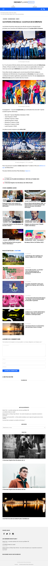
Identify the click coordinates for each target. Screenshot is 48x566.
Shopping (5, 222)
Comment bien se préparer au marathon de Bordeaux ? (13, 420)
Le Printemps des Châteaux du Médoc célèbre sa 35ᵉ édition (34, 256)
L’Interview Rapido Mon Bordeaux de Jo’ (13, 460)
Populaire (35, 6)
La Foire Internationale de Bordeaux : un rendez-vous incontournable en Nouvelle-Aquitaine (35, 299)
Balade (4, 217)
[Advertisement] (24, 395)
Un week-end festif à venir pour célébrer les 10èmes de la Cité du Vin (34, 285)
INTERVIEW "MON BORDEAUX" (9, 219)
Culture (5, 19)
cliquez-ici (27, 170)
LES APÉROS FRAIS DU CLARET (9, 412)
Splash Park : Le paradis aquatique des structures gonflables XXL (15, 410)
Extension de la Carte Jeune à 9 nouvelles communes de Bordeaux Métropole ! (12, 205)
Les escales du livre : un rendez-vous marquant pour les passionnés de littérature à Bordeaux (34, 272)
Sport (4, 201)
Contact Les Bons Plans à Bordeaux (26, 564)
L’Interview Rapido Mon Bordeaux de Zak (13, 489)
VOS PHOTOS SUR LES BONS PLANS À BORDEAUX (15, 519)
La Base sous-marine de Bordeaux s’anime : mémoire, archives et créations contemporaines (35, 313)
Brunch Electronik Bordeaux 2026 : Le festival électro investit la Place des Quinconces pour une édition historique (35, 205)
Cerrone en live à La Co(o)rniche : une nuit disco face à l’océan (34, 326)
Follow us (41, 9)
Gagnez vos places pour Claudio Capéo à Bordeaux (34, 224)
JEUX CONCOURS (34, 220)
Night (17, 19)
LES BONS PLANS (11, 19)
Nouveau (13, 6)
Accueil (16, 564)
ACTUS (4, 199)
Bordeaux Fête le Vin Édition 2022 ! (34, 242)
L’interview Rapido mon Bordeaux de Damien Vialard (12, 224)
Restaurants (18, 220)
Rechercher (44, 9)
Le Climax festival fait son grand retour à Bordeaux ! (11, 243)
